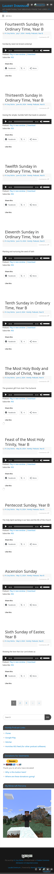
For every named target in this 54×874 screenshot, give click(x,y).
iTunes (8, 733)
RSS (12, 57)
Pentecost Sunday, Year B (27, 505)
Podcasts (34, 33)
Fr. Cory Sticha (10, 33)
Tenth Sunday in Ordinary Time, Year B (27, 305)
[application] (27, 50)
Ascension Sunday (21, 571)
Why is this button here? (15, 772)
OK (47, 717)
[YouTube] (47, 5)
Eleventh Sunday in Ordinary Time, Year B (24, 234)
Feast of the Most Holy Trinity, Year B (25, 442)
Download (31, 54)
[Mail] (51, 5)
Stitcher (8, 742)
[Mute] (41, 50)
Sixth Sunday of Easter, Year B (25, 634)
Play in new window (17, 54)
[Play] (6, 50)
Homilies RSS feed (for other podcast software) (25, 746)
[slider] (46, 50)
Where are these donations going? (20, 776)
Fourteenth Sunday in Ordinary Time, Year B (24, 27)
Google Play (10, 737)
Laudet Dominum (14, 867)
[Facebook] (28, 5)
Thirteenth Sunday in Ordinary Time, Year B (24, 98)
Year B (40, 33)
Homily (28, 33)
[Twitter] (31, 5)
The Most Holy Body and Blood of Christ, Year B (26, 371)
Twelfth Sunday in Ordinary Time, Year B (24, 169)
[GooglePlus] (39, 5)
